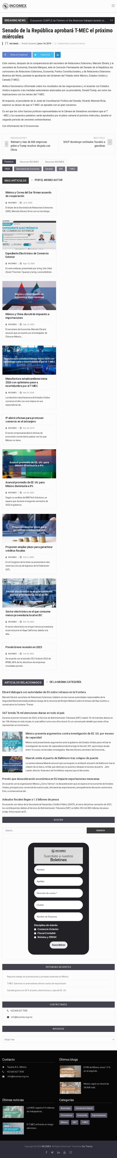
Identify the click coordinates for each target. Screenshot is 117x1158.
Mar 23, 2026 (28, 392)
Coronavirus (66, 1115)
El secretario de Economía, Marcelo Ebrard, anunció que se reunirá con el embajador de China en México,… (26, 333)
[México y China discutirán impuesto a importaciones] (29, 295)
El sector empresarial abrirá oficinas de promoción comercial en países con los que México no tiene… (26, 437)
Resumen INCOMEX (29, 162)
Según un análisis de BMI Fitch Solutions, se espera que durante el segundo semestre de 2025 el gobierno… (26, 501)
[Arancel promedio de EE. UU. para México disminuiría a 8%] (29, 463)
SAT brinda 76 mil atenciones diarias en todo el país (33, 712)
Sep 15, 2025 (28, 324)
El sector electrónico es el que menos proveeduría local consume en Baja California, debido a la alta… (29, 630)
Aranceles (66, 1108)
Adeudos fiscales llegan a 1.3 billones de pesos (30, 799)
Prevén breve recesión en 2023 (23, 647)
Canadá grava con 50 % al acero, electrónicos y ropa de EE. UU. (36, 990)
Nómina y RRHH (46, 937)
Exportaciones (99, 1115)
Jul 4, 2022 (27, 203)
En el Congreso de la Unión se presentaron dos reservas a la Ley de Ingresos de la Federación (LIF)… (27, 566)
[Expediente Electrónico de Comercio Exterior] (29, 234)
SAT (75, 1122)
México (64, 1122)
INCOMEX (13, 43)
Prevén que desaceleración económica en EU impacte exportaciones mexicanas (50, 778)
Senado (49, 169)
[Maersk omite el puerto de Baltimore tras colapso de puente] (12, 764)
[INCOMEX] (14, 6)
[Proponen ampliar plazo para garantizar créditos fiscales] (29, 528)
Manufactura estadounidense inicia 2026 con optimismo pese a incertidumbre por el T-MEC (26, 382)
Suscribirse (58, 945)
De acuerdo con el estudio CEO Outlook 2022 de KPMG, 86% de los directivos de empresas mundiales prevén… (28, 662)
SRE (61, 169)
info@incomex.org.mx (21, 1017)
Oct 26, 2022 (28, 654)
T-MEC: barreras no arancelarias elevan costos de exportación (36, 983)
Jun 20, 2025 (28, 492)
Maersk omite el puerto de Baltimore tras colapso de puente (62, 758)
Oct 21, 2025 (28, 557)
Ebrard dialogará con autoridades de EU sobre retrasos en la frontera (44, 692)
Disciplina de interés (46, 925)
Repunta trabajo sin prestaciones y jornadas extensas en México (38, 976)
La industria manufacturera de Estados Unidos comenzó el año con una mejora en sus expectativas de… (27, 401)
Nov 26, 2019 (28, 428)
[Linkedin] (58, 55)
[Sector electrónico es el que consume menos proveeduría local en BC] (29, 592)
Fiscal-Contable (46, 933)
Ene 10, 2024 (28, 622)
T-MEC (72, 169)
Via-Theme (87, 1146)
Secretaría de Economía (27, 169)
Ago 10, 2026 (29, 263)
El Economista (31, 126)
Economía (82, 1115)
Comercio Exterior (47, 929)
